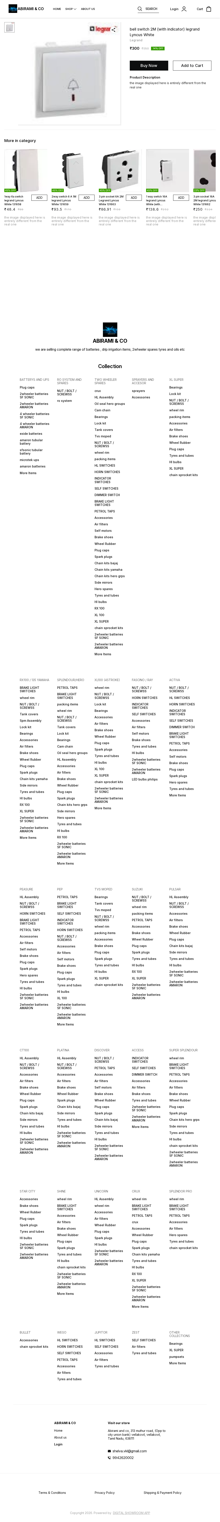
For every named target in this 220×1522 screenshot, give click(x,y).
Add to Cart (192, 65)
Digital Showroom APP (131, 1513)
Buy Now (149, 65)
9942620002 (123, 1458)
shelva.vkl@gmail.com (130, 1451)
